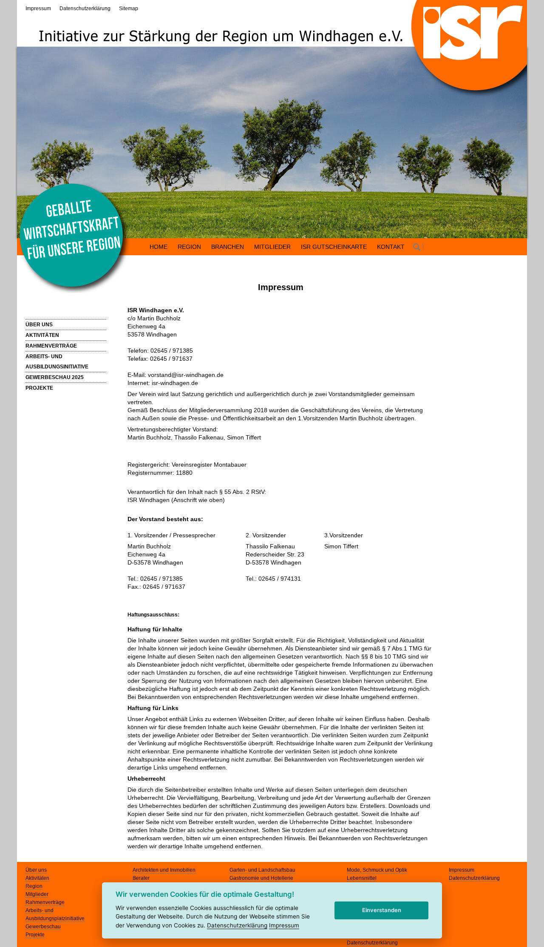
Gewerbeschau (43, 927)
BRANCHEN (227, 246)
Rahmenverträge (45, 902)
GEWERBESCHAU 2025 (55, 377)
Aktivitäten (37, 878)
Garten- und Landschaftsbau (262, 870)
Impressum (38, 8)
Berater (141, 878)
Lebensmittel (362, 878)
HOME (158, 246)
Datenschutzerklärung (85, 8)
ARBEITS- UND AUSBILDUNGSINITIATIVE (57, 362)
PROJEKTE (39, 388)
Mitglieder (37, 894)
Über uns (36, 870)
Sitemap (128, 8)
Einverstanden (381, 910)
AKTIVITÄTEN (42, 335)
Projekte (35, 935)
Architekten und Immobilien (164, 870)
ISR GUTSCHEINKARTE (334, 246)
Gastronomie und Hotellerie (261, 878)
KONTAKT (391, 246)
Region (34, 886)
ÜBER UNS (39, 325)
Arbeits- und (40, 910)
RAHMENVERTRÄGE (51, 346)
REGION (189, 246)
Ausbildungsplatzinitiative (55, 918)
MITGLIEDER (272, 246)
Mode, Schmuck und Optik (377, 870)
